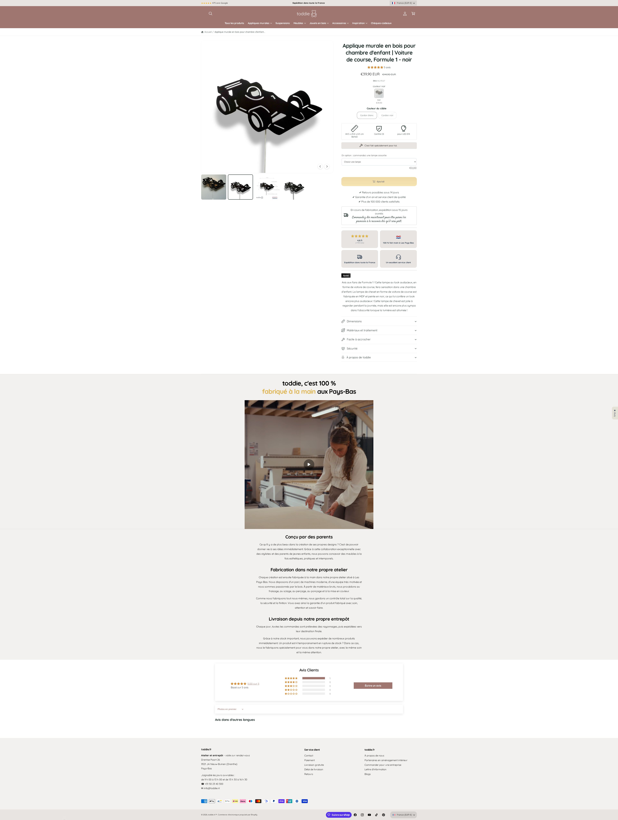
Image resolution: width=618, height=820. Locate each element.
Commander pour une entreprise (383, 764)
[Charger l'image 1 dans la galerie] (213, 187)
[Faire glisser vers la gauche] (320, 166)
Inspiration (358, 23)
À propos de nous (374, 755)
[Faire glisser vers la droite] (326, 166)
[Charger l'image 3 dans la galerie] (267, 187)
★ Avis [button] (615, 413)
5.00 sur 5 (253, 683)
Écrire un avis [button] (373, 685)
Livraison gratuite (314, 764)
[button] (210, 13)
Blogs (368, 774)
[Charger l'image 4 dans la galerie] (294, 187)
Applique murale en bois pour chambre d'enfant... (240, 31)
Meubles (298, 23)
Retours (308, 774)
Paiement (309, 760)
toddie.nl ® (212, 814)
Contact (308, 755)
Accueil (208, 31)
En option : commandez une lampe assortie (364, 155)
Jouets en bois (317, 23)
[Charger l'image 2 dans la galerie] (240, 187)
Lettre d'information (375, 769)
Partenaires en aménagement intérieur (386, 760)
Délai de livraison (313, 769)
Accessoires (339, 23)
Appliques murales (258, 23)
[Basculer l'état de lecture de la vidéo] (309, 464)
